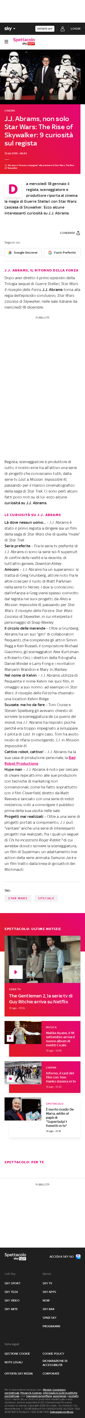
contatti (73, 1396)
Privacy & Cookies (31, 1392)
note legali (13, 1362)
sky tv (47, 1283)
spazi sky (50, 1317)
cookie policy (53, 1353)
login (75, 28)
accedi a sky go (62, 1256)
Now (46, 1300)
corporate (51, 1373)
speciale (46, 898)
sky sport (12, 1283)
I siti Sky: (10, 1273)
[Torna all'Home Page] (24, 41)
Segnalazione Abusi (62, 1411)
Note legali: (12, 1344)
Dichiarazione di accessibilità (55, 1363)
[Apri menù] (6, 41)
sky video (12, 1300)
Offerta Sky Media (19, 1373)
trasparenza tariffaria (39, 1396)
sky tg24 (11, 1292)
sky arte (11, 1309)
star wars (18, 898)
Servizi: (47, 1273)
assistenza (59, 1396)
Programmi (51, 1326)
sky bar (48, 1309)
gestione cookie (17, 1353)
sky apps (49, 1292)
